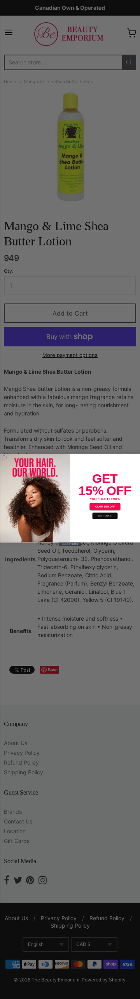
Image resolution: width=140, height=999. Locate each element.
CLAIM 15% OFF (105, 506)
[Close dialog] (4, 457)
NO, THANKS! (104, 516)
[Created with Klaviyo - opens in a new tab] (70, 544)
